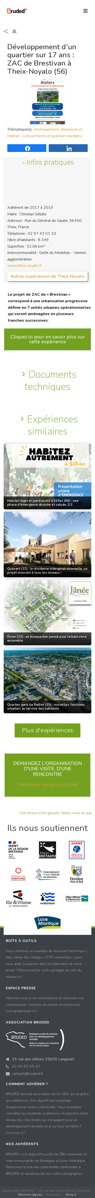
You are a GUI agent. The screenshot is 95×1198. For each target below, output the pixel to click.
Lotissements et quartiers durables (52, 136)
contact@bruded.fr (27, 1074)
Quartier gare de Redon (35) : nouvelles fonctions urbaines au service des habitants (46, 707)
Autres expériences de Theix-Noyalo (47, 276)
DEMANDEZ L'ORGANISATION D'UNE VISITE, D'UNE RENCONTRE (47, 769)
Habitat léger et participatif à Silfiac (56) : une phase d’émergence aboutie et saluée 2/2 (43, 503)
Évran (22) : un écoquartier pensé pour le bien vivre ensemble (47, 639)
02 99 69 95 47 (26, 1066)
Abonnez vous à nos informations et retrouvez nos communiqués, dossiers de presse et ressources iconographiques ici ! (45, 1004)
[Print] (16, 31)
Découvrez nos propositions (47, 784)
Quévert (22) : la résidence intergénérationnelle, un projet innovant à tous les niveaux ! (47, 571)
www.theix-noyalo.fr (24, 265)
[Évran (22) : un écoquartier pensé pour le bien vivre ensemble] (47, 612)
